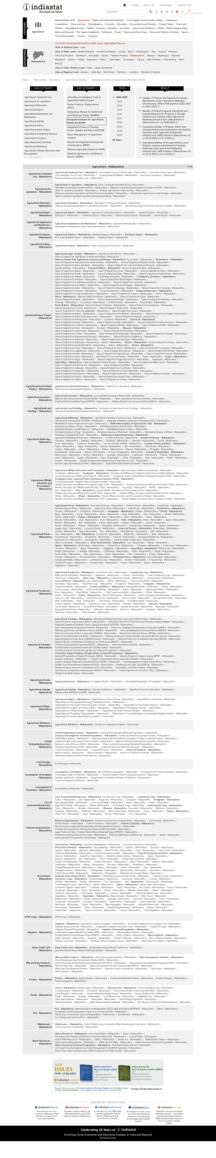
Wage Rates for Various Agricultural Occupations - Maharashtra (84, 716)
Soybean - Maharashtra (89, 996)
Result (165, 88)
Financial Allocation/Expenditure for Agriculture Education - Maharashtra (88, 206)
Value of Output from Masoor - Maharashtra (124, 351)
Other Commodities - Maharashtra (124, 811)
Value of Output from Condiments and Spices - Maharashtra (82, 282)
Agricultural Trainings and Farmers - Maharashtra (117, 203)
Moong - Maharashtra (65, 519)
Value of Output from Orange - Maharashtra (166, 313)
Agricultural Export (33, 109)
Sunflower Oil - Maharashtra (68, 539)
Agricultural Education (35, 105)
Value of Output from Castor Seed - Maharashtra (77, 331)
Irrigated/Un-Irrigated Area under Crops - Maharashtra (121, 926)
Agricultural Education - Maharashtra (39, 204)
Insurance (125, 28)
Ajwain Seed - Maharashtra (152, 884)
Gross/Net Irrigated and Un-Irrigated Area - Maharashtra (154, 923)
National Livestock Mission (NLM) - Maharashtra (77, 744)
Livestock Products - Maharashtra (70, 562)
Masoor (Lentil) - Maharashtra (136, 598)
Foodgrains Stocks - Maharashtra (106, 681)
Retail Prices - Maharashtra (141, 508)
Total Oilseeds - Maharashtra (95, 612)
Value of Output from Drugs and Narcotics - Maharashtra (81, 293)
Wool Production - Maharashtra (102, 752)
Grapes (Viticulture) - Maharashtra (110, 861)
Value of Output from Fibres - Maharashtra (97, 296)
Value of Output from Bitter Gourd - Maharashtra (155, 362)
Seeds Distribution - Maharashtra (70, 1002)
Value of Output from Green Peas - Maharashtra (77, 371)
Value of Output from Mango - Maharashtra (75, 313)
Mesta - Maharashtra (117, 581)
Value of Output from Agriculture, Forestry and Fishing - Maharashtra (87, 256)
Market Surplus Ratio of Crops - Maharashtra (76, 426)
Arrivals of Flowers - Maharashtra (121, 437)
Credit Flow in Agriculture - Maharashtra (124, 386)
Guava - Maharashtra (89, 449)
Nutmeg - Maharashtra (138, 890)
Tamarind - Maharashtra (66, 893)
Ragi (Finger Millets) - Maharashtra (162, 589)
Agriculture (84, 20)
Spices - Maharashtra (157, 542)
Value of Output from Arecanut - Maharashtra (76, 279)
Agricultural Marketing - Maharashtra (39, 441)
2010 (119, 135)
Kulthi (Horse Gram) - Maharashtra (102, 598)
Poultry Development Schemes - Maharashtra (131, 978)
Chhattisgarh (142, 51)
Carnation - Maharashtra (66, 440)
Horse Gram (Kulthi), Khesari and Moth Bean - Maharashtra (141, 990)
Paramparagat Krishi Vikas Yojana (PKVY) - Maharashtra (149, 661)
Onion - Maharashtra (132, 457)
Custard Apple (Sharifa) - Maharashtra (139, 859)
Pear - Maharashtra (153, 867)
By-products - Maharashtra (139, 259)
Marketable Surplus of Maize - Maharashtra (127, 429)
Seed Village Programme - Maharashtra (137, 999)
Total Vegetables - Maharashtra (158, 910)
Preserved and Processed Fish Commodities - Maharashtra (82, 837)
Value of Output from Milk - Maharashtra (160, 325)
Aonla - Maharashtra (64, 446)
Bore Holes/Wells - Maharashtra (104, 1033)
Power (118, 32)
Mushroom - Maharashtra (67, 904)
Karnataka (94, 55)
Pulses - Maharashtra (118, 345)
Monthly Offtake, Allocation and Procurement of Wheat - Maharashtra (154, 499)
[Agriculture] (40, 28)
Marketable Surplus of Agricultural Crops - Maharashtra (81, 423)
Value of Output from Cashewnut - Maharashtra (151, 305)
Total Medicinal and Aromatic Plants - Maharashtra (125, 876)
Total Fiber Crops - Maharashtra (97, 583)
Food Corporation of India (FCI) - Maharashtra (76, 1027)
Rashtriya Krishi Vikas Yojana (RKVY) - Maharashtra (139, 664)
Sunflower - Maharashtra (66, 612)
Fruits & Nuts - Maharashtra (153, 302)
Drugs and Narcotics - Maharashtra (116, 291)
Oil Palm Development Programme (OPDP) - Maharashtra (82, 644)
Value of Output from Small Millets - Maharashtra (162, 273)
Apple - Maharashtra (87, 446)
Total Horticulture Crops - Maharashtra (153, 893)
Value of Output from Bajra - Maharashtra (141, 268)
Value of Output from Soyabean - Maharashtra (122, 339)
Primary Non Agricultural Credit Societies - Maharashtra (156, 193)
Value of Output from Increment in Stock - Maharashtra (80, 345)
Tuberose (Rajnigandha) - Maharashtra (73, 853)
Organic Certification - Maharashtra (71, 659)
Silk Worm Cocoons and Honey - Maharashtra (117, 356)
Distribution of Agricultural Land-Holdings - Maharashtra (125, 408)
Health (90, 28)
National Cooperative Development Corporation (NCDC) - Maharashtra (143, 187)
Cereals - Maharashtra (145, 511)
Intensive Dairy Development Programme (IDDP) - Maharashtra (159, 963)
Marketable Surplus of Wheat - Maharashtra (165, 432)
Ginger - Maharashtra (88, 457)
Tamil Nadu (114, 59)
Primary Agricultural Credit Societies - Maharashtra (124, 190)
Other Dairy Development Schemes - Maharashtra (78, 968)
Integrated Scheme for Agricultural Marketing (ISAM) (118, 79)
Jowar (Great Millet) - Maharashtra (107, 802)
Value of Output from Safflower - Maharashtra (135, 336)
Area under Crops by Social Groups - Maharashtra (122, 172)
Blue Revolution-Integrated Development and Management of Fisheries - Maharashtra (95, 826)
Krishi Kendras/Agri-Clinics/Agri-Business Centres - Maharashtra (155, 206)
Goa (153, 51)
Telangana (128, 59)
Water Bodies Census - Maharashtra (162, 1039)
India (82, 47)
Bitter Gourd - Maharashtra (67, 455)
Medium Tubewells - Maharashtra (130, 938)
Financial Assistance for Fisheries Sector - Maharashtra (120, 820)
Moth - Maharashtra (64, 601)
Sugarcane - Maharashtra (107, 575)
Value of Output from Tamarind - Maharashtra (163, 288)
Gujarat (162, 51)
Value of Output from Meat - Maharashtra (120, 325)
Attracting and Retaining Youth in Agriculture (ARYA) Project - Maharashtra (127, 619)
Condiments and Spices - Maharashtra (115, 276)
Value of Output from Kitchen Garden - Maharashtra (144, 262)
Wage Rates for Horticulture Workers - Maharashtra (147, 705)
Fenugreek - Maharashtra (66, 890)
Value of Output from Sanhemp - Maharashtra (162, 299)
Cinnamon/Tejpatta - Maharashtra (70, 887)
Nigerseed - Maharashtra (167, 606)
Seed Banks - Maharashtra (103, 999)
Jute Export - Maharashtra (67, 215)
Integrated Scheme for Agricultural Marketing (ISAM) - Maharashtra (138, 420)
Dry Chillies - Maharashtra (151, 887)
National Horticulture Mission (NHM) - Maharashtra (78, 636)
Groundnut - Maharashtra (140, 808)
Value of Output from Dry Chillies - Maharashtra (77, 285)
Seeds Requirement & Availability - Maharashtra (111, 1002)
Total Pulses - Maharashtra (111, 601)
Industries (112, 28)
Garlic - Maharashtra (64, 457)
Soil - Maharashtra (42, 1013)
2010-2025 (121, 97)
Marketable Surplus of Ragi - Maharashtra (74, 432)
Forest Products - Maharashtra (122, 302)
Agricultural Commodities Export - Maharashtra (113, 212)
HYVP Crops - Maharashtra (38, 917)
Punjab (80, 59)
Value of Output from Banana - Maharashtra (105, 305)
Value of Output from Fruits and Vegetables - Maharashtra (82, 311)
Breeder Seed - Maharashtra (91, 987)
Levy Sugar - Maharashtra (134, 487)
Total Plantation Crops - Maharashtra (72, 884)
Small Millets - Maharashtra (89, 592)
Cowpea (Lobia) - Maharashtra (69, 990)
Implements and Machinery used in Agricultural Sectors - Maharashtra (87, 226)
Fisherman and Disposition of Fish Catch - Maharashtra (80, 835)
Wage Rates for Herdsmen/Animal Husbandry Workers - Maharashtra (87, 705)
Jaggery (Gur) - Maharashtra (68, 528)
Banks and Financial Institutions (109, 20)
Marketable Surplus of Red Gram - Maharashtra (119, 432)
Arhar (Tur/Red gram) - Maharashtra (119, 595)
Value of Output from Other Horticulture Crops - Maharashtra (83, 316)
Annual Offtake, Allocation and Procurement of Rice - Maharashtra (127, 490)
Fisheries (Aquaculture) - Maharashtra (39, 829)
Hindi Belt (96, 72)
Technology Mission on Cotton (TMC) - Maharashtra (143, 670)
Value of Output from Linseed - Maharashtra (75, 333)
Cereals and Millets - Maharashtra (71, 559)
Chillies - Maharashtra (170, 455)
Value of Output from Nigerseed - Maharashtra (120, 333)
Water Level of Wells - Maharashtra (115, 1042)
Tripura (140, 59)
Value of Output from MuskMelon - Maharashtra (120, 313)
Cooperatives (62, 24)
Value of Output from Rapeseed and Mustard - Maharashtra (82, 336)
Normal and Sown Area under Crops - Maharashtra (78, 178)
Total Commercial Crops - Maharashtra (166, 575)
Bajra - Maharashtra (64, 514)
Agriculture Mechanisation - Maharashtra (132, 223)
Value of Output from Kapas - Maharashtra (139, 296)
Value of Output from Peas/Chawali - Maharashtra (120, 353)
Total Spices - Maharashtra (93, 893)
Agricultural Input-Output (37, 129)
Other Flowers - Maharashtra (118, 850)
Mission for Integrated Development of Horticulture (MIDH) (85, 144)
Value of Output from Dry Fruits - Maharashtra (121, 308)
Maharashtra (137, 55)
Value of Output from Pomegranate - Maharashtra (78, 319)
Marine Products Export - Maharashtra (133, 215)
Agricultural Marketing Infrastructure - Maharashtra (78, 437)
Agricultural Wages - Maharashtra (41, 708)
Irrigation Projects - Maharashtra (165, 926)
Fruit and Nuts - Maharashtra (163, 559)
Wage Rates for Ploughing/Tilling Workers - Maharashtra (82, 713)
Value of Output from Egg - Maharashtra (115, 322)
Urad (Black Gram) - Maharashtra (142, 601)
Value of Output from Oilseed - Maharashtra (166, 333)
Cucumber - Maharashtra (94, 901)
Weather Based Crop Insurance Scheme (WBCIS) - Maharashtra (141, 401)
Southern (133, 72)
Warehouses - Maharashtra (44, 1026)
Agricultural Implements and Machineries (38, 115)
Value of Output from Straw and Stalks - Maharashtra (79, 265)
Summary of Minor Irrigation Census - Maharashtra (113, 941)
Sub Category (43, 88)
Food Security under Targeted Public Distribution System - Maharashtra (88, 481)
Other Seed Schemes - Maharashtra (71, 999)
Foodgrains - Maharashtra (67, 473)
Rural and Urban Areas (136, 32)
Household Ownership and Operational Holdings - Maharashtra (84, 411)
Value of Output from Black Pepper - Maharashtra (123, 279)
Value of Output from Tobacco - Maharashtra (131, 293)
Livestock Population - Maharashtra (71, 750)
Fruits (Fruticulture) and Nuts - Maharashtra (114, 853)
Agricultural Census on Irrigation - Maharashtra (102, 923)
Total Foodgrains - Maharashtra (70, 603)
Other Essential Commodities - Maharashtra (134, 539)
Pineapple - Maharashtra (161, 449)
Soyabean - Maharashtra (157, 609)
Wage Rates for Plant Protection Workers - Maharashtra (128, 710)
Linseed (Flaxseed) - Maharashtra (136, 606)
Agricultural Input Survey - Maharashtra (116, 253)
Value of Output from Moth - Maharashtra (74, 353)
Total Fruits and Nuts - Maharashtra (71, 873)
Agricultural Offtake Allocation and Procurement (42, 152)
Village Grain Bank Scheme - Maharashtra (74, 673)
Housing (100, 28)
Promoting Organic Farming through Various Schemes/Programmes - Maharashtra (93, 650)
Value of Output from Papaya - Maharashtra (135, 316)
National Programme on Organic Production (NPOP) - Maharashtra (85, 656)
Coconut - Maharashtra (160, 879)
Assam (121, 51)
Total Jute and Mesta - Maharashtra (146, 581)
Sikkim (103, 59)
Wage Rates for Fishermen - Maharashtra (156, 699)
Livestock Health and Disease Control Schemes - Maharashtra (83, 741)
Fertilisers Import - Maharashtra (107, 234)
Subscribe (166, 5)
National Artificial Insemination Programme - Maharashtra (142, 741)
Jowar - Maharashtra (86, 514)
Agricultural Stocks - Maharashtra (41, 681)
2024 (119, 105)
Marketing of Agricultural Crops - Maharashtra (76, 435)
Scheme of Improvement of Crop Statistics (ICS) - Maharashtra (83, 667)
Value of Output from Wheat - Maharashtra (75, 276)
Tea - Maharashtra (135, 542)
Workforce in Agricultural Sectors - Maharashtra (117, 724)
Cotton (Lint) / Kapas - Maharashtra (127, 578)
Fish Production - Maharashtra (69, 823)
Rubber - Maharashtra (90, 881)
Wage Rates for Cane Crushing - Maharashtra (112, 699)
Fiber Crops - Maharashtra (67, 578)
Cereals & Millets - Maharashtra (70, 268)
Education (122, 24)
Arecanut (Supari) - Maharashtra (103, 879)
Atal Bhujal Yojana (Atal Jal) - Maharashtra (131, 1045)
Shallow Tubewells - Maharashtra (71, 941)
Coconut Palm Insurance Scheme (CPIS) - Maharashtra (119, 395)
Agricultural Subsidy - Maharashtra (40, 691)
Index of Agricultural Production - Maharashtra (112, 245)
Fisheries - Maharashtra (66, 302)
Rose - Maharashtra (64, 443)
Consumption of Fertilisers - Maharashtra (38, 776)
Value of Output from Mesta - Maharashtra (74, 299)
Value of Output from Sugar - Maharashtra (74, 359)
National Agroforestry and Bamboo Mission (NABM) (85, 155)
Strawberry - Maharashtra (162, 870)
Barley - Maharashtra (172, 586)
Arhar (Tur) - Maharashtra (67, 814)
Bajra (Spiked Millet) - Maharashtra (142, 586)
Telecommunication (65, 36)
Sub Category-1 (86, 88)
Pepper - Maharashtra (162, 890)
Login (134, 5)
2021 (119, 118)
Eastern (85, 72)
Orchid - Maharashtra (168, 440)
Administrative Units (65, 20)
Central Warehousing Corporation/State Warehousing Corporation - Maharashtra (121, 1024)
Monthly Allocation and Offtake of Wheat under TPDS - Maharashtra (86, 487)
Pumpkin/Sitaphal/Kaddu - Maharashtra (125, 907)
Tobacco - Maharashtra (133, 575)
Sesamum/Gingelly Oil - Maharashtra (155, 537)
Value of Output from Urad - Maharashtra (74, 356)
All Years (117, 140)
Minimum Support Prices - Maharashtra (73, 508)
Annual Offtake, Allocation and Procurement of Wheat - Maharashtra (133, 496)
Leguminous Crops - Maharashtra (104, 603)
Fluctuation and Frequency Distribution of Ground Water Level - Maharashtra (90, 1036)
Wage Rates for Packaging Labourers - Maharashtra (137, 707)
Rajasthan (92, 59)
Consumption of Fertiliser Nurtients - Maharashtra (164, 772)
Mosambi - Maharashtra (118, 864)
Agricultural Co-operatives (37, 101)
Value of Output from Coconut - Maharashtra (75, 308)
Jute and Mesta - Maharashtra (160, 578)
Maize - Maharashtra (109, 514)
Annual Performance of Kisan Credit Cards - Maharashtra (115, 947)
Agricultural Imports (34, 121)
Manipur (151, 55)
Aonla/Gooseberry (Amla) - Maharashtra (125, 856)
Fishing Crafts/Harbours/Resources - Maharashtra (132, 835)
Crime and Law (78, 24)
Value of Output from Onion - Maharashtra (121, 373)
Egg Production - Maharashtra (93, 978)
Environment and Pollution (143, 24)
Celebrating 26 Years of (98, 1130)
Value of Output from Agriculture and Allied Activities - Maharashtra (86, 262)
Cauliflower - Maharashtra (144, 455)
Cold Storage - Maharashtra (44, 764)
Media (161, 28)
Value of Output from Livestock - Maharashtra (76, 325)
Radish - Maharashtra (157, 907)
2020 (119, 122)
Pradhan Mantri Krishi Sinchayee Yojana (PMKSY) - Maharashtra (84, 935)
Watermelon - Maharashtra (104, 873)
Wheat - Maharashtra (65, 496)
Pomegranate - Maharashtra (68, 452)
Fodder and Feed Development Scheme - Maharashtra (144, 735)
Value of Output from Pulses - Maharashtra (166, 353)
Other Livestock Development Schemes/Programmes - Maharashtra (134, 744)
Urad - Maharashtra (88, 519)
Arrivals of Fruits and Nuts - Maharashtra (122, 443)
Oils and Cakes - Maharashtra (103, 562)
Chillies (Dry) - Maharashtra (120, 545)
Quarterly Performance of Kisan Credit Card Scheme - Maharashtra (86, 950)
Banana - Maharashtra (110, 446)
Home (25, 79)
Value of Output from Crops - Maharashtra (168, 342)
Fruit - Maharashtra (109, 519)
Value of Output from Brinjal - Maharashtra (123, 365)
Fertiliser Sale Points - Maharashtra (71, 777)
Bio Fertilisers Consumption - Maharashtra (118, 772)
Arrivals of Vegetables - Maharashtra (125, 452)
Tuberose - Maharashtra (88, 443)
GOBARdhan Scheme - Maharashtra (71, 738)
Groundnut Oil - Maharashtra (68, 537)
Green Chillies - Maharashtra (123, 901)
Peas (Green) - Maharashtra (68, 907)
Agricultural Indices (34, 125)
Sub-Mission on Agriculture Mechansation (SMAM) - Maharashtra (85, 670)
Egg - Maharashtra (87, 531)
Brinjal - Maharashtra (93, 455)
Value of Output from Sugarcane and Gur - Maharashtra (122, 359)
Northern (121, 72)
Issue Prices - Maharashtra (170, 505)
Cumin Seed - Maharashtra (175, 545)
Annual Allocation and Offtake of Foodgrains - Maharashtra (82, 476)
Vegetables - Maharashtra (164, 359)
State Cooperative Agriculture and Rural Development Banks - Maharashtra (90, 196)
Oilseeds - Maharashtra (108, 328)
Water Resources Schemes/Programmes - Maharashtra (161, 1042)
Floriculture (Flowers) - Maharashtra (140, 844)
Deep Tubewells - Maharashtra (69, 938)
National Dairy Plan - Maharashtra (70, 965)
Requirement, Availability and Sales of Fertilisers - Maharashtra (120, 777)
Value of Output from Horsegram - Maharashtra (161, 348)
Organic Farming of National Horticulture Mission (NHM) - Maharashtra (87, 661)
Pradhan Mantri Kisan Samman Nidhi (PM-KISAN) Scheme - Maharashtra (88, 647)
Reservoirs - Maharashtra (130, 1039)
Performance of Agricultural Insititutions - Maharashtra (80, 389)
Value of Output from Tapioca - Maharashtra (75, 379)
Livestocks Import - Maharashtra (113, 237)
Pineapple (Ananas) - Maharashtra (71, 870)
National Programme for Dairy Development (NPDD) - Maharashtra (121, 965)
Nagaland (60, 59)
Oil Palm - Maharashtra (66, 881)
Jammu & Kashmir (103, 67)
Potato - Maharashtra (177, 457)
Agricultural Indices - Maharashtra (41, 246)
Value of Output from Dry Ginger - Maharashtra (124, 285)
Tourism (81, 36)
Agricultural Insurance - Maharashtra (39, 399)
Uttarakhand (169, 59)
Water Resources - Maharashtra (42, 1042)
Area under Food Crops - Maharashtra (167, 172)
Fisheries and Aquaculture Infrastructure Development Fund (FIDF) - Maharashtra (92, 829)
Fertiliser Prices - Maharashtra (140, 505)
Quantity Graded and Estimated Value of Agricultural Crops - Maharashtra (114, 460)
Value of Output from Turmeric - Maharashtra (76, 291)
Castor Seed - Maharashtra (67, 606)
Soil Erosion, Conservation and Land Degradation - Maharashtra (84, 1014)
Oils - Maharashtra (63, 534)
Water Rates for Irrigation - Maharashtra (159, 941)
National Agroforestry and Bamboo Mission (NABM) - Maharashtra (86, 630)
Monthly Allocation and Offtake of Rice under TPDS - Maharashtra (156, 484)
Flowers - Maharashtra (65, 511)
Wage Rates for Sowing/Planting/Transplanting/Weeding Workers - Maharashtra (150, 713)
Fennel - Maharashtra (177, 887)
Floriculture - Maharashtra (92, 302)
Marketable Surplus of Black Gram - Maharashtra (123, 426)
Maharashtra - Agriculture (47, 79)
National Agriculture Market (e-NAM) (86, 149)
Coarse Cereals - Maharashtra (69, 589)
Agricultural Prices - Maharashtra (41, 535)
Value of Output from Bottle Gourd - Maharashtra (78, 365)
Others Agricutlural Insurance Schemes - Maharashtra (139, 398)
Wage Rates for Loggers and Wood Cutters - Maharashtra (82, 707)
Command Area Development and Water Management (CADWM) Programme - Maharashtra (98, 1048)
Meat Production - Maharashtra (69, 752)
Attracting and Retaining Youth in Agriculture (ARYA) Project (84, 99)
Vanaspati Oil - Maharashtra (98, 539)
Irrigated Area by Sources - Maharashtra (73, 926)
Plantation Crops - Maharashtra (167, 876)
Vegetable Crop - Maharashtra (152, 996)
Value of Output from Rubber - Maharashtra (118, 299)
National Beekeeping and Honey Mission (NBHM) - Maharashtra (149, 630)
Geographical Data (75, 28)
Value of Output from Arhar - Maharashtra (74, 348)
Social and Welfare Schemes (165, 32)
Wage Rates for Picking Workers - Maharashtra (77, 710)
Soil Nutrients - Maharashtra (131, 1014)
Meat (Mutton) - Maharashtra (134, 531)
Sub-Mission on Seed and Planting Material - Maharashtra (164, 1002)
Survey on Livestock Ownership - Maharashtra (141, 752)
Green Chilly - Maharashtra (67, 554)
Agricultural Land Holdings (37, 142)
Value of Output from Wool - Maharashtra (74, 328)
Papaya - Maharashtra (136, 449)
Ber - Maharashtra (132, 446)
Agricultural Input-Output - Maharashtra (38, 317)
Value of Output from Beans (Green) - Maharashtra (106, 362)
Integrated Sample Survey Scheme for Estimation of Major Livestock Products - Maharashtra (134, 738)
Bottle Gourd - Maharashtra (68, 898)
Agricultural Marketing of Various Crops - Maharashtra (120, 417)
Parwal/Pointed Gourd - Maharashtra (155, 904)
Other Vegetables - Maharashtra (120, 904)
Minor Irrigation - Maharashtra (130, 935)
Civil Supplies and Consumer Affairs (145, 20)
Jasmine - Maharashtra (65, 850)
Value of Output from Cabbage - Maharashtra (76, 368)
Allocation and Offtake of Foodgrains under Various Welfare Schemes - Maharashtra (149, 473)
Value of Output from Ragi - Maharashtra (117, 273)
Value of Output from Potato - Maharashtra (164, 373)
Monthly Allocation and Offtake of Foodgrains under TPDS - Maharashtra (89, 484)
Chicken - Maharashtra (65, 531)
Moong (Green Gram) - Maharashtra (169, 598)
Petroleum (107, 32)
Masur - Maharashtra (156, 517)
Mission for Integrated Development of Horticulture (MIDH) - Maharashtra (145, 627)
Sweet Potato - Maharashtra (68, 910)
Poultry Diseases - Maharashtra (171, 978)
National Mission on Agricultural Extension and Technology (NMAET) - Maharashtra (94, 641)
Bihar (130, 51)
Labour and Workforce (144, 28)
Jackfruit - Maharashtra (162, 861)
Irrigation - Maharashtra (40, 932)
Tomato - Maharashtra (65, 460)
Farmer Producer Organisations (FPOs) (83, 106)
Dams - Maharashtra (132, 1033)
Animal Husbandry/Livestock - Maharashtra (40, 744)
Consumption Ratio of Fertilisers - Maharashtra (77, 774)
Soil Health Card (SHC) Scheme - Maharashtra (137, 667)
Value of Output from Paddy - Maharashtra (74, 273)
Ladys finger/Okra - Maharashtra (155, 901)
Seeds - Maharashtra (41, 995)
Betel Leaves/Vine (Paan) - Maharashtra (73, 575)
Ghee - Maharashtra (160, 534)
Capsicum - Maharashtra (144, 898)
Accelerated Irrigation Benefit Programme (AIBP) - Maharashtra (84, 932)
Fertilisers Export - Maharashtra (153, 212)
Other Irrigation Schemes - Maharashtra (135, 932)
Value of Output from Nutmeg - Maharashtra (117, 288)
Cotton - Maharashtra (65, 799)
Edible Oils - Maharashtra (136, 534)
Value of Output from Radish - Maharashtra (75, 376)
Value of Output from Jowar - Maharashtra (117, 271)
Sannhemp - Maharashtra (66, 583)
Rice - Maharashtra (64, 490)
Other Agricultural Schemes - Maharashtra (131, 644)
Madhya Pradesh (119, 55)
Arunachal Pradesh (106, 51)
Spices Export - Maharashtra (168, 215)
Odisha (71, 59)
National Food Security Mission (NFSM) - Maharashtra (144, 633)
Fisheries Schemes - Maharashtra (101, 823)
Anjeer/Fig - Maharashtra (91, 856)
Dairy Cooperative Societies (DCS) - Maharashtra (121, 184)
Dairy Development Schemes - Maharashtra (115, 957)
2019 (119, 126)
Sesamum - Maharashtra (131, 609)
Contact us (184, 5)
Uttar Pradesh (154, 59)
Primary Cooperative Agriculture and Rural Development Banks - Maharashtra (91, 193)
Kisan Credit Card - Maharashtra (42, 949)
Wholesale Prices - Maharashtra (95, 557)
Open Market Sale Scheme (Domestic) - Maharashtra (130, 463)
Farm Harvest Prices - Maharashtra (106, 505)
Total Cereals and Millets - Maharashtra (123, 592)
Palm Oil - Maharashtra (124, 537)
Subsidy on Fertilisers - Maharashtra (109, 689)
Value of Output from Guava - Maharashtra (131, 311)
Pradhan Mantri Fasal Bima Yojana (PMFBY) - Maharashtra (81, 401)
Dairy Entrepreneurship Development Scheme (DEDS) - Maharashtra (86, 960)
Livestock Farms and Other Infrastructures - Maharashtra (127, 747)
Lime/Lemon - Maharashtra (67, 864)
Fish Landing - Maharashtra (162, 820)
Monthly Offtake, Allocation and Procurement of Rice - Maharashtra (150, 493)
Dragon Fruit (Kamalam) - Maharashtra (73, 861)
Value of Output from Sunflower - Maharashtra (76, 342)
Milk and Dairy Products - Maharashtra (39, 964)
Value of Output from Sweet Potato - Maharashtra (121, 376)
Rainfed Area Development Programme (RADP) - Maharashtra (84, 664)
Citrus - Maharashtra (109, 522)
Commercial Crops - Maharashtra (105, 559)
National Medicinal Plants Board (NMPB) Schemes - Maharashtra (85, 639)
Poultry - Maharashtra (40, 979)
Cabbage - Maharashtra (118, 455)
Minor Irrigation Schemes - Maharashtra (167, 938)
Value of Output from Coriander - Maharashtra (135, 282)
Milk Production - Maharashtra (69, 971)
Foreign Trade (166, 24)
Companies (171, 20)
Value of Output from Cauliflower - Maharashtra (122, 368)
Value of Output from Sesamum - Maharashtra (76, 339)
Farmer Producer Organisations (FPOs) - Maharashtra (80, 621)
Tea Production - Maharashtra (159, 881)
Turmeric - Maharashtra (66, 548)
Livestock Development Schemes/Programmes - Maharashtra (128, 732)
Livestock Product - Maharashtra (100, 528)
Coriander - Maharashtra (148, 545)
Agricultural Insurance (35, 138)
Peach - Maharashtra (130, 867)
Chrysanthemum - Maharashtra (107, 847)
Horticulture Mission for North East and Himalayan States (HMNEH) (84, 113)
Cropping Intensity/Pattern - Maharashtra (118, 175)
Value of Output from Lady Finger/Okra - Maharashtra (127, 371)
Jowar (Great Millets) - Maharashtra (103, 589)
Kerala (105, 55)
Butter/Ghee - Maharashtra (165, 528)
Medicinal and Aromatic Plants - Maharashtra (141, 873)
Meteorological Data (176, 28)
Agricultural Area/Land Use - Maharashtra (40, 175)
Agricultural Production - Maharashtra (39, 592)
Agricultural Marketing (35, 146)
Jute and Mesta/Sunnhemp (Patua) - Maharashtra (109, 993)
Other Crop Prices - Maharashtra (110, 508)
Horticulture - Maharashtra (44, 877)
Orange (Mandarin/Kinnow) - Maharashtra (74, 867)
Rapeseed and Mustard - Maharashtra (72, 609)
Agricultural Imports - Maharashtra (40, 236)
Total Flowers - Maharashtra (170, 850)
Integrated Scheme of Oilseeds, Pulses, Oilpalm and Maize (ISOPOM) (85, 129)
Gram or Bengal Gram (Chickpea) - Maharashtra (161, 595)
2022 (119, 114)
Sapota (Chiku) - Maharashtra (133, 870)
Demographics (95, 24)
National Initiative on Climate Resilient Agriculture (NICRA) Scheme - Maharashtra (143, 636)
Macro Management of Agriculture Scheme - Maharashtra (81, 627)
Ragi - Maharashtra (131, 514)
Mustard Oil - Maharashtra (97, 537)
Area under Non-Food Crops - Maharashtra (75, 175)
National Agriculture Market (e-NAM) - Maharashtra (78, 463)
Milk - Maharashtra (159, 531)
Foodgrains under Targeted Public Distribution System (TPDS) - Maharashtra (149, 476)
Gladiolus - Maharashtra (117, 440)
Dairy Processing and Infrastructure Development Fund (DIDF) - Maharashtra (90, 963)
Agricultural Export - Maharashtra (41, 214)
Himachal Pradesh (64, 55)
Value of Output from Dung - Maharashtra (74, 322)
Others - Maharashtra (111, 342)
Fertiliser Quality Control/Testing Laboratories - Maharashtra (130, 774)
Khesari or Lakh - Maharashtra (69, 598)
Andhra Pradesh (85, 51)
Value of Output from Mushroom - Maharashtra (77, 373)
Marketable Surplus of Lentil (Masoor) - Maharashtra (79, 429)
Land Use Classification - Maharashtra (158, 175)
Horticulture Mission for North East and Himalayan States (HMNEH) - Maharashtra (146, 621)
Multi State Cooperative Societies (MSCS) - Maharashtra (81, 187)
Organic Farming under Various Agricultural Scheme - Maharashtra (121, 659)
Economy (110, 24)
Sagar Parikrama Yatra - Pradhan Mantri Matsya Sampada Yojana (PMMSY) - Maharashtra (96, 832)
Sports (185, 32)
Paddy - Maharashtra (159, 802)
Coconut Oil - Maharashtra (108, 534)
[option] (43, 123)
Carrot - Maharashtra (169, 898)
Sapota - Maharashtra (95, 452)
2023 (119, 109)
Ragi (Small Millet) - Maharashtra (70, 805)
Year (122, 88)
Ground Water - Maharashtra (142, 1036)
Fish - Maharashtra (108, 531)
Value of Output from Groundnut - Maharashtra (125, 331)
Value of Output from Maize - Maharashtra (159, 271)
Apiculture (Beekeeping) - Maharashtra (102, 844)
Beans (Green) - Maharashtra (124, 896)
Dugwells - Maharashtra (99, 938)
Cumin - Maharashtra (126, 887)
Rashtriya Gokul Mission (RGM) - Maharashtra (76, 747)
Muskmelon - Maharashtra (145, 864)
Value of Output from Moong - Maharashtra (168, 351)
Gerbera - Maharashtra (91, 440)
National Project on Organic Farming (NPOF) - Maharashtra (147, 656)
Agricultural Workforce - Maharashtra (39, 724)
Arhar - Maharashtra (111, 517)
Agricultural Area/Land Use (38, 97)
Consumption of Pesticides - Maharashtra (39, 789)
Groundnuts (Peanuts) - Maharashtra (100, 606)
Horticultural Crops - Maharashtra (128, 805)
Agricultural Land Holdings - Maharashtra (40, 410)
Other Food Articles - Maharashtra (71, 542)
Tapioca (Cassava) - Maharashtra (100, 910)
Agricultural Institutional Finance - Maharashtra (39, 388)
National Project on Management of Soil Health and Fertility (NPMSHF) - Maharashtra (114, 1008)
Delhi (89, 67)
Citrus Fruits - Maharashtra (157, 446)
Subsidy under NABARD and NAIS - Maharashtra (77, 692)
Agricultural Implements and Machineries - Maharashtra (39, 225)
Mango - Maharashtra (112, 449)
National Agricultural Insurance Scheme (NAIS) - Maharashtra (83, 398)
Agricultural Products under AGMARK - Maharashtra (79, 420)
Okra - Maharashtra (110, 457)
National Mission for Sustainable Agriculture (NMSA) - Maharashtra (149, 639)
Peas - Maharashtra (154, 457)
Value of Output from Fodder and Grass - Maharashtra (162, 322)
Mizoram (176, 55)
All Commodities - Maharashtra (161, 557)
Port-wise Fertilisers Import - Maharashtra (74, 237)
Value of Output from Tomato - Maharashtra (119, 379)
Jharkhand (81, 55)
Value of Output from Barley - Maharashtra (75, 271)
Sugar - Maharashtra (152, 356)
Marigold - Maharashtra (143, 440)
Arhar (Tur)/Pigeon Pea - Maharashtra (155, 987)
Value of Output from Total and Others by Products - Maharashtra (138, 265)
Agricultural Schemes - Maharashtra (40, 646)
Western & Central (150, 72)
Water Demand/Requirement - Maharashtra (75, 1042)
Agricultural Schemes (76, 79)
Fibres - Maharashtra (165, 293)
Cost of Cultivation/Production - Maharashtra (39, 805)
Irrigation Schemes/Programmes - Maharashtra (77, 929)
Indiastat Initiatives (108, 1102)
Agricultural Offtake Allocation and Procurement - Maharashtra (41, 484)
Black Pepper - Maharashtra (91, 545)
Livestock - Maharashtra (115, 319)
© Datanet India (108, 1137)
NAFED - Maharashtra (159, 487)
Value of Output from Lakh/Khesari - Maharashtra (77, 351)
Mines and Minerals (65, 32)
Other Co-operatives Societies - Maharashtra (76, 190)
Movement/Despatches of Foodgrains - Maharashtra (150, 681)
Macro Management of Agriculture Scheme (84, 136)
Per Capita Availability (88, 32)
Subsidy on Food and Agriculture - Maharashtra (152, 689)
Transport (93, 36)
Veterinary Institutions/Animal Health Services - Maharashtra (83, 755)
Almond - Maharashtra (65, 856)
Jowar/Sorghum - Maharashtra (69, 993)
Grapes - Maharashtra (65, 449)
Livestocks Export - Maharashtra (97, 215)
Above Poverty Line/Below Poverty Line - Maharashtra (146, 470)
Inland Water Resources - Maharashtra (73, 1039)
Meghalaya (163, 55)
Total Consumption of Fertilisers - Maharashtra (77, 780)
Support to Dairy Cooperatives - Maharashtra (126, 968)
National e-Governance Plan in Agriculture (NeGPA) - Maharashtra (85, 633)
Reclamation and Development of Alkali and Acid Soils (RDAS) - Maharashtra (91, 1011)
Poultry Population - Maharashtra (70, 981)
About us (148, 5)
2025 (119, 101)
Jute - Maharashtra (95, 581)
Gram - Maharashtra (133, 517)
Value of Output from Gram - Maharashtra (116, 348)
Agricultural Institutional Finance (40, 133)
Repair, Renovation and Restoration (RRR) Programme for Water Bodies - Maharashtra (95, 1050)
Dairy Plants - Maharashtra (163, 968)
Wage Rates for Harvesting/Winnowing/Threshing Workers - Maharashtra (89, 702)
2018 (119, 130)
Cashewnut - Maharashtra (134, 879)
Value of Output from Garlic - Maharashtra (74, 288)
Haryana (172, 51)
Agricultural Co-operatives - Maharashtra (39, 190)
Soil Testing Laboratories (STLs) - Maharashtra (77, 1017)
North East (109, 72)
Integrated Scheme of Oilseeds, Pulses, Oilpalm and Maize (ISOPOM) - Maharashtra (93, 624)
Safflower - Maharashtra (105, 609)
